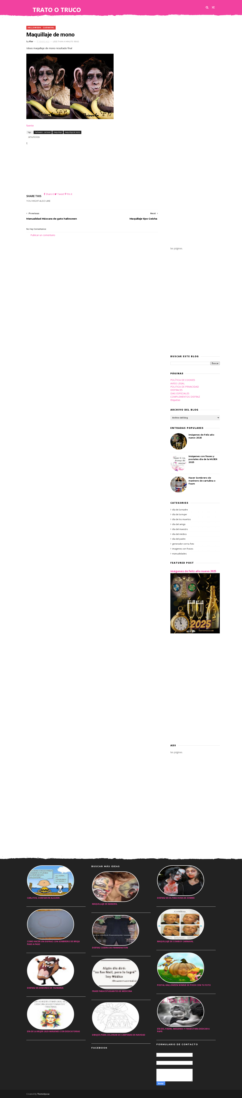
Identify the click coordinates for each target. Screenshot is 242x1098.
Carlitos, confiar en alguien (43, 897)
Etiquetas (175, 400)
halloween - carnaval (41, 28)
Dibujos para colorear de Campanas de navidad (118, 1034)
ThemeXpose (43, 1094)
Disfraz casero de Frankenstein (110, 947)
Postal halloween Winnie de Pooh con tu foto (184, 985)
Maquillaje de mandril (104, 904)
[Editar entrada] (33, 136)
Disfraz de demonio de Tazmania (45, 987)
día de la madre (180, 509)
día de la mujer (179, 514)
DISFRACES (176, 390)
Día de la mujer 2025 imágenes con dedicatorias (53, 1031)
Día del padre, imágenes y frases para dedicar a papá (183, 1030)
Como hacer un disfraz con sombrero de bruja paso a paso (53, 943)
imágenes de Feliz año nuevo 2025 (193, 571)
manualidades (179, 553)
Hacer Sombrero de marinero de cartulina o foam (201, 480)
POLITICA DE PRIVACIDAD (184, 386)
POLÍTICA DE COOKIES (182, 379)
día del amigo (179, 524)
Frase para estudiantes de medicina (112, 991)
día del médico (179, 534)
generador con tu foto (183, 543)
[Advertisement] (92, 169)
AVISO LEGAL (177, 383)
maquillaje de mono (72, 132)
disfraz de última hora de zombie (176, 897)
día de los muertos (181, 519)
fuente (30, 125)
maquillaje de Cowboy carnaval (175, 941)
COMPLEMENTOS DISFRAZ (185, 396)
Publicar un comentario (42, 235)
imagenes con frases (182, 548)
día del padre (179, 538)
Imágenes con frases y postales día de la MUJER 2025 (202, 459)
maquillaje (58, 132)
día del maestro (180, 529)
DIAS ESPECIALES (179, 393)
